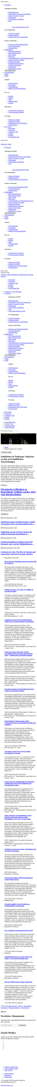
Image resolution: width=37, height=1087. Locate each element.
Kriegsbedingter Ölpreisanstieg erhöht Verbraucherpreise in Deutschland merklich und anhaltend (20, 722)
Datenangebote (12, 48)
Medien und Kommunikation (17, 88)
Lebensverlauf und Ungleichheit (18, 37)
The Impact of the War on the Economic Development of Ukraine (17, 752)
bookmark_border (6, 144)
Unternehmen (25, 1008)
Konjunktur (4, 1008)
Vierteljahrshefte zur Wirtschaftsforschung (20, 58)
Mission (10, 98)
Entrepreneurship (13, 35)
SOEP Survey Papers (14, 68)
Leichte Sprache (9, 427)
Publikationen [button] (9, 49)
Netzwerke (11, 130)
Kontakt (10, 103)
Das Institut (11, 128)
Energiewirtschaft (11, 1006)
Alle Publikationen (10, 70)
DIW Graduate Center (11, 1068)
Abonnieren (22, 1025)
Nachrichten (12, 85)
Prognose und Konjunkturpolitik (18, 44)
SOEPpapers (12, 67)
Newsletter (4, 1029)
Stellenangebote (13, 101)
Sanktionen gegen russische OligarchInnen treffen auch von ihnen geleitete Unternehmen (19, 620)
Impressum (8, 1075)
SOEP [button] (6, 76)
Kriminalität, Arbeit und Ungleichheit (19, 14)
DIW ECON (8, 1070)
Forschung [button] (8, 5)
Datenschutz (8, 1077)
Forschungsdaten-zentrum (16, 112)
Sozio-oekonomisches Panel (20, 27)
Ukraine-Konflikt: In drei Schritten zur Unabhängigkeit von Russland (17, 905)
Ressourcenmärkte (14, 1008)
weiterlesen (5, 514)
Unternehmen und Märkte (16, 19)
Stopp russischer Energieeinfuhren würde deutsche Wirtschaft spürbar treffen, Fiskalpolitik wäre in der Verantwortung (18, 817)
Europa (20, 1006)
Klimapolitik (12, 17)
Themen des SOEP (14, 120)
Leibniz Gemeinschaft (11, 1067)
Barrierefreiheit (9, 1073)
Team (10, 99)
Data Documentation (14, 65)
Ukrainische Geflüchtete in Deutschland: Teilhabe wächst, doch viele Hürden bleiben (18, 492)
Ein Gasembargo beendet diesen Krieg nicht (19, 930)
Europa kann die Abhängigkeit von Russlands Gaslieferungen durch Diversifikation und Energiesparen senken (19, 783)
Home (6, 447)
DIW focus (11, 56)
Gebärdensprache (10, 425)
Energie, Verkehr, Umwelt (16, 16)
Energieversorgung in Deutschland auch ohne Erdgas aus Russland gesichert (19, 690)
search (3, 1)
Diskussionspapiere (14, 62)
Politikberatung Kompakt (15, 63)
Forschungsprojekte (14, 46)
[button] (4, 1)
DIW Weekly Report (14, 53)
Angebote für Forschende (16, 110)
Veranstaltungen (9, 72)
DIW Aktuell (12, 55)
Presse (6, 74)
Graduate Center (13, 132)
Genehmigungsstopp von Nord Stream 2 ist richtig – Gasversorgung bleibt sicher (18, 957)
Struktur (10, 96)
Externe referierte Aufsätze (16, 60)
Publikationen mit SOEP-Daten (17, 123)
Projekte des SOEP (14, 121)
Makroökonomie (13, 12)
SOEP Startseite (13, 83)
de (8, 272)
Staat (9, 21)
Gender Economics (14, 33)
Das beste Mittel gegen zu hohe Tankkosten (18, 982)
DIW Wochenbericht (14, 51)
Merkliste (13, 291)
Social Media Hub (13, 137)
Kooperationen (12, 125)
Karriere (10, 133)
